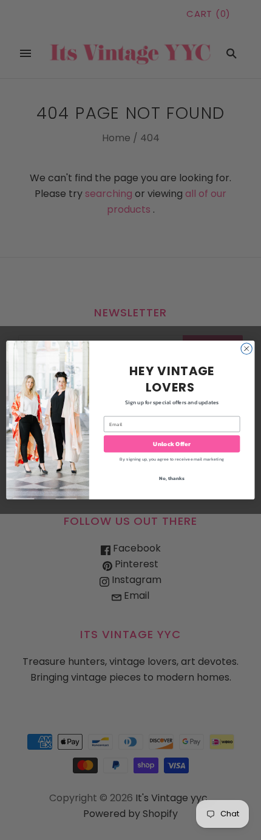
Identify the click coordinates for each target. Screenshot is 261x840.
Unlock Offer (171, 444)
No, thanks (171, 478)
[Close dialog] (246, 348)
